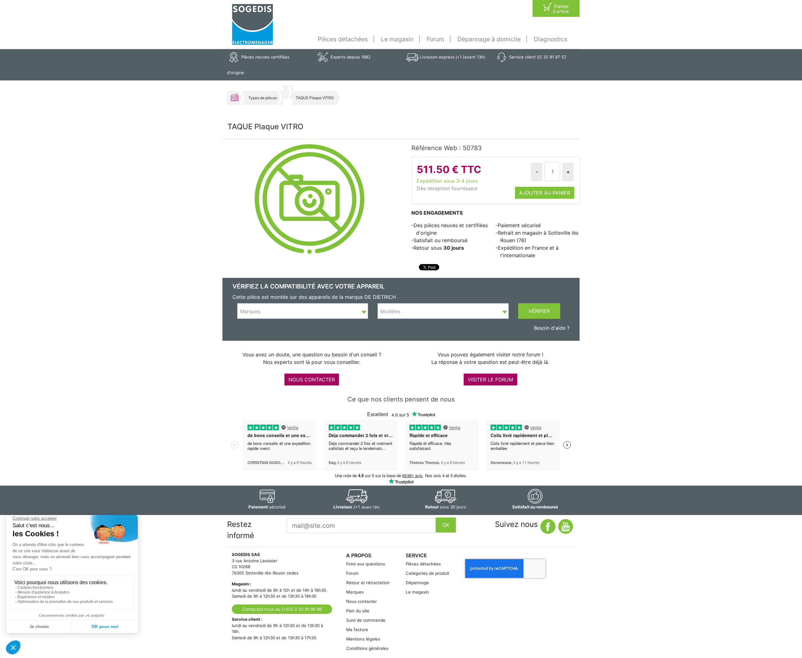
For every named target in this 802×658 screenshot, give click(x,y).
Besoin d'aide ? (552, 328)
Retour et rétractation (368, 582)
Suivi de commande (365, 620)
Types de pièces (262, 97)
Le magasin (397, 39)
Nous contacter (361, 601)
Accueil (234, 97)
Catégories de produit (427, 573)
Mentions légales (363, 638)
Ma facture (357, 629)
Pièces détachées (343, 39)
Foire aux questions (365, 563)
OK (445, 525)
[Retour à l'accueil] (252, 24)
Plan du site (357, 610)
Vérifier (539, 311)
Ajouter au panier (544, 193)
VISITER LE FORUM (490, 379)
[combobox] (302, 311)
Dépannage (417, 582)
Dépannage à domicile (489, 39)
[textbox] (302, 311)
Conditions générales (367, 648)
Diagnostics (550, 39)
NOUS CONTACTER (312, 379)
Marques (355, 591)
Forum (435, 39)
